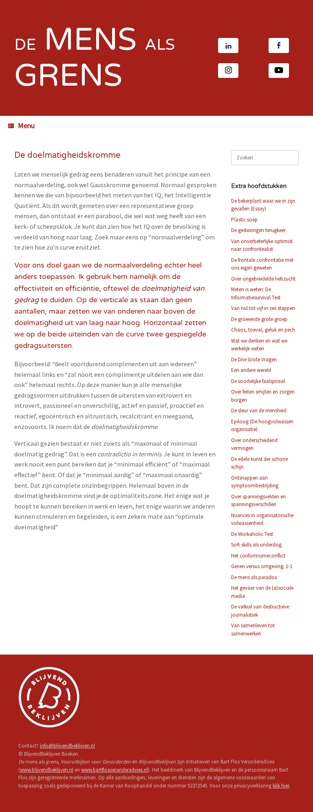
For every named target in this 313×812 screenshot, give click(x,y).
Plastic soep (244, 219)
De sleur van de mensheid (259, 410)
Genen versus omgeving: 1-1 (261, 566)
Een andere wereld (251, 370)
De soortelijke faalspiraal (258, 381)
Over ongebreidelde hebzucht (263, 278)
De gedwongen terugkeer (258, 230)
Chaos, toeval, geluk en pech (263, 329)
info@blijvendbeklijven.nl (67, 745)
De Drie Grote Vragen (254, 359)
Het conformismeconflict (258, 555)
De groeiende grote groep (259, 319)
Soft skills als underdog (256, 544)
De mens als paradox (254, 577)
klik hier (281, 785)
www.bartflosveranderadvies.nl (114, 769)
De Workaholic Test (252, 534)
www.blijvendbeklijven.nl (46, 769)
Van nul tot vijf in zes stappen (263, 308)
